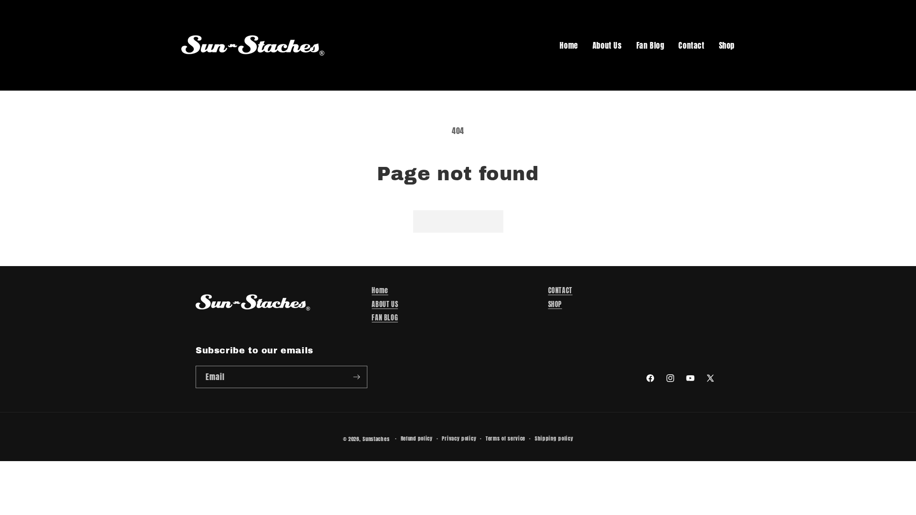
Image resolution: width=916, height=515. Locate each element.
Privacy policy (459, 438)
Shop (727, 45)
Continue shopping (458, 221)
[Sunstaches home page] (252, 45)
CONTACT (560, 291)
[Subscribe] (356, 377)
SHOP (555, 304)
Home (569, 45)
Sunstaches (376, 439)
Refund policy (417, 438)
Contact (691, 45)
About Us (607, 45)
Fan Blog (650, 45)
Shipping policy (554, 438)
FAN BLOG (385, 318)
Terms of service (505, 438)
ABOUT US (385, 304)
